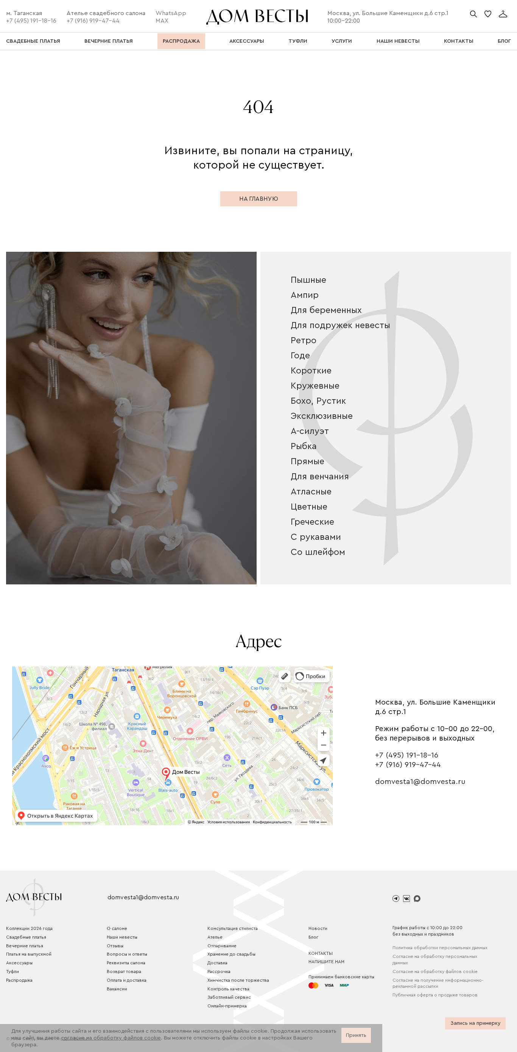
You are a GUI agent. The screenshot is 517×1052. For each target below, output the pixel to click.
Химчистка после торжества (238, 980)
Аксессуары (19, 963)
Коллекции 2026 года (29, 928)
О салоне (117, 928)
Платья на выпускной (28, 954)
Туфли (12, 971)
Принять (356, 1035)
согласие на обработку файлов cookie (111, 1038)
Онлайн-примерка (227, 1006)
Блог (313, 937)
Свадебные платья (26, 937)
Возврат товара (124, 971)
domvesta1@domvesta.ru (420, 782)
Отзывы (115, 946)
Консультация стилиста (232, 928)
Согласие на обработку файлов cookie (435, 971)
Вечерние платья (24, 946)
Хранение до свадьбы (231, 954)
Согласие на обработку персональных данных (434, 959)
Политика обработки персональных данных (439, 947)
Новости (317, 928)
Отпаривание (222, 946)
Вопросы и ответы (127, 954)
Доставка (217, 963)
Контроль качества (228, 989)
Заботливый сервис (229, 997)
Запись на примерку (475, 1023)
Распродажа (19, 980)
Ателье (215, 937)
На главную (258, 199)
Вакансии (117, 989)
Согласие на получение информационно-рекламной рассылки (437, 983)
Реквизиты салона (126, 963)
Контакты (320, 953)
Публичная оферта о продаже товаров (435, 995)
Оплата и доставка (126, 980)
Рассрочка (218, 971)
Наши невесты (122, 937)
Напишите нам (326, 961)
